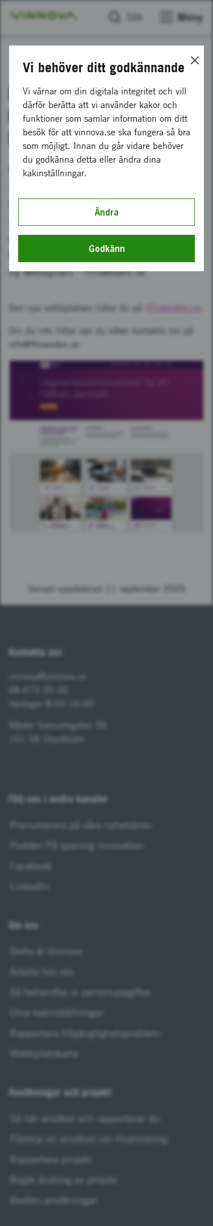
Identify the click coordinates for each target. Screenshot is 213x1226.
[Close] (195, 60)
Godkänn (107, 248)
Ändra (107, 212)
